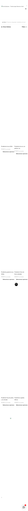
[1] (24, 508)
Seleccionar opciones (8, 151)
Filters (23, 27)
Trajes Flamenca (5, 478)
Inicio (5, 22)
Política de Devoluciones (7, 462)
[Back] (3, 13)
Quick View (12, 37)
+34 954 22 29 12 (13, 1)
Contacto (3, 480)
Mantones (3, 476)
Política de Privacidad (6, 464)
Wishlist (26, 3)
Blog (2, 482)
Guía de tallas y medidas (7, 455)
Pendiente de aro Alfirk (7, 146)
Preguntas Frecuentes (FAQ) (8, 458)
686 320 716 (21, 1)
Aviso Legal (4, 460)
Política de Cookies (5, 466)
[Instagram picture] (5, 444)
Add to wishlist (12, 32)
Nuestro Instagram (5, 474)
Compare (12, 35)
